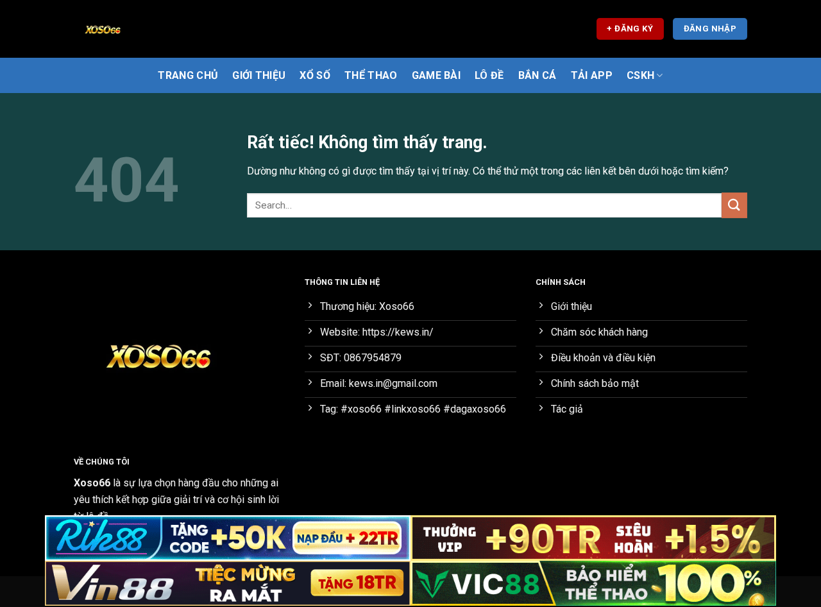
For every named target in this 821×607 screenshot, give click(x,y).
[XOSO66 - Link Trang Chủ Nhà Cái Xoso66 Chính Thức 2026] (138, 29)
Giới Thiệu (258, 75)
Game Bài (436, 75)
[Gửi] (734, 205)
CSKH (640, 75)
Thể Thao (371, 75)
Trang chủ (188, 75)
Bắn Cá (537, 75)
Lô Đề (489, 75)
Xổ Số (315, 75)
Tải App (592, 75)
